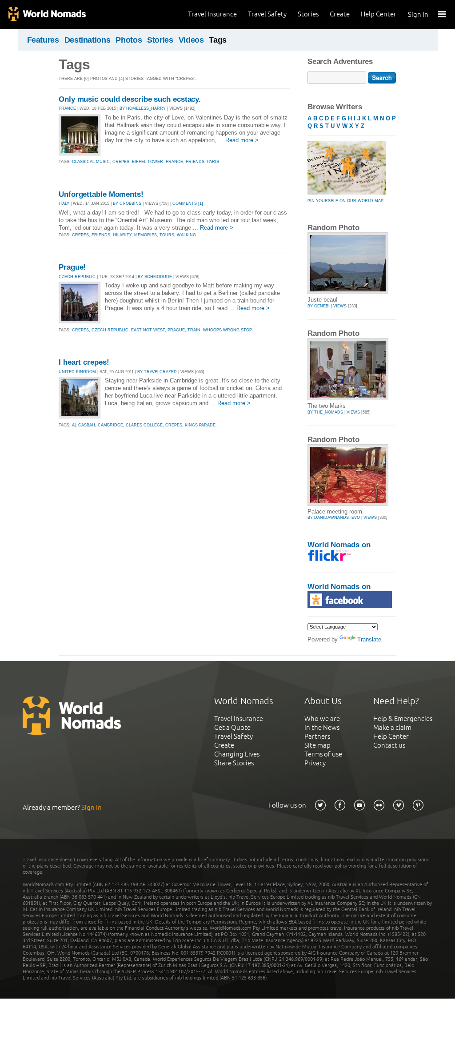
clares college (144, 425)
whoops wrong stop (227, 330)
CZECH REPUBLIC (77, 277)
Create (340, 14)
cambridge (110, 425)
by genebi (318, 306)
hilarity (122, 235)
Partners (317, 736)
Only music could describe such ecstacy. (130, 99)
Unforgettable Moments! (101, 194)
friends (195, 161)
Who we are (322, 718)
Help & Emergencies (402, 718)
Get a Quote (232, 727)
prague (176, 330)
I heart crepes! (84, 362)
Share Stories (234, 763)
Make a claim (392, 727)
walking (186, 235)
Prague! (72, 267)
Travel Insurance (212, 14)
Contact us (389, 745)
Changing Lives (236, 754)
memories (145, 235)
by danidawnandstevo (333, 517)
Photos (129, 40)
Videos (191, 40)
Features (43, 40)
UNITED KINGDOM (77, 372)
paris (213, 161)
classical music (91, 161)
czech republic (110, 330)
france (174, 161)
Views (340, 306)
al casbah (83, 425)
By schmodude (155, 277)
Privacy (315, 763)
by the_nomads (325, 412)
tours (167, 235)
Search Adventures (340, 61)
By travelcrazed (157, 372)
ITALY (64, 203)
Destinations (87, 40)
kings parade (200, 425)
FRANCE (67, 108)
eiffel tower (147, 161)
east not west (148, 330)
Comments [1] (187, 203)
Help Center (378, 14)
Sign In (418, 14)
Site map (317, 745)
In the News (321, 727)
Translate (369, 639)
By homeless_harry (143, 108)
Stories (308, 14)
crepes (120, 161)
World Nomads (46, 14)
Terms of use (323, 754)
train (194, 330)
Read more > (242, 140)
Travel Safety (267, 14)
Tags (218, 40)
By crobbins (127, 203)
